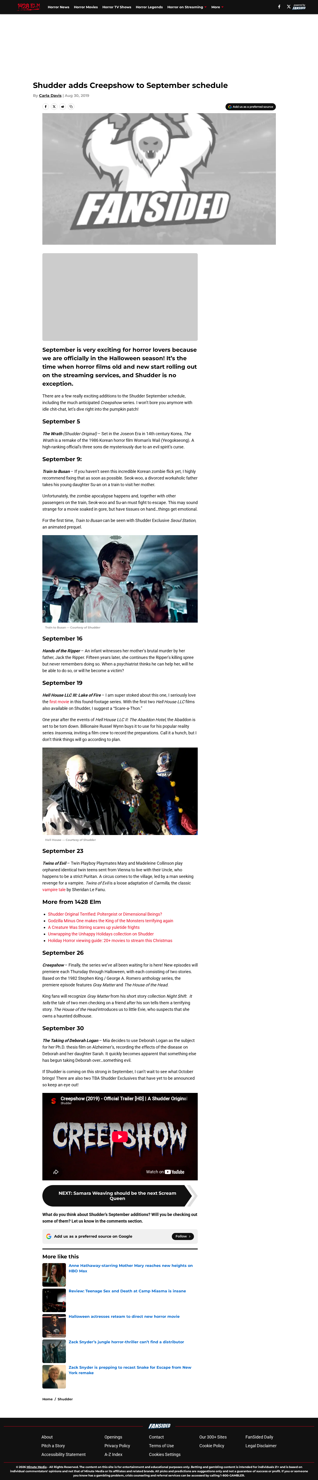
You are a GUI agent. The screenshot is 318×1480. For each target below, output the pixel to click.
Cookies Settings (165, 1454)
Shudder (65, 1399)
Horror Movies (86, 7)
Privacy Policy (117, 1445)
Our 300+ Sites (213, 1437)
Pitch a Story (53, 1445)
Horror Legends (149, 7)
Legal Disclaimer (261, 1445)
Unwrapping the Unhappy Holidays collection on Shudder (101, 933)
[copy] (71, 106)
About (47, 1437)
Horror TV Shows (116, 7)
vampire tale (54, 889)
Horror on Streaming (185, 7)
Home (47, 1399)
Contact (156, 1437)
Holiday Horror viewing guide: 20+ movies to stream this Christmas (110, 940)
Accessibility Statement (63, 1454)
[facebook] (279, 6)
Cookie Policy (211, 1445)
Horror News (58, 7)
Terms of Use (161, 1445)
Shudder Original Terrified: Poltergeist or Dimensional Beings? (105, 914)
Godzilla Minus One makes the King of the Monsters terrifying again (110, 920)
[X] (289, 6)
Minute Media (37, 1467)
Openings (113, 1437)
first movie (59, 701)
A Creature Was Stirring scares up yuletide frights (94, 927)
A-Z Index (113, 1454)
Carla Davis (50, 95)
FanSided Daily (259, 1437)
